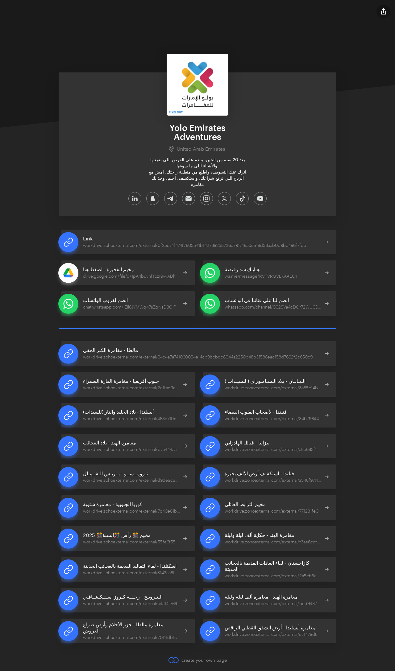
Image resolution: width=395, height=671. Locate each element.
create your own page (204, 660)
